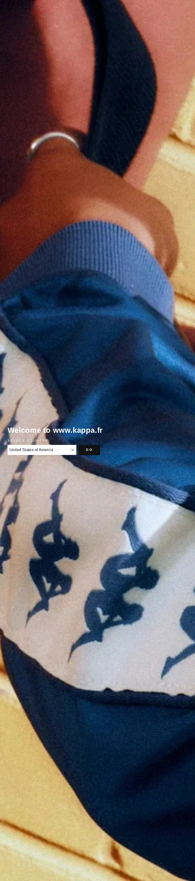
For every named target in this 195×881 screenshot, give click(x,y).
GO (89, 450)
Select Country (28, 441)
